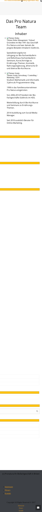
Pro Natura (8, 0)
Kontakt (8, 493)
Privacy (7, 490)
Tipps (29, 0)
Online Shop (35, 0)
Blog (25, 0)
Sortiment (15, 0)
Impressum (9, 487)
